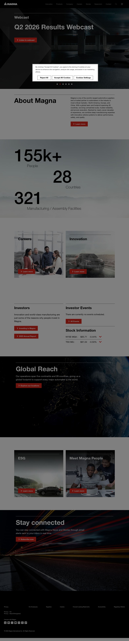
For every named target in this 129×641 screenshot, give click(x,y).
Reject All (44, 77)
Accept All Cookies (62, 77)
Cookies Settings (83, 77)
